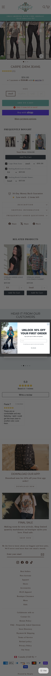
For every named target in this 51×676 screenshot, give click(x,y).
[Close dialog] (48, 324)
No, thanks (33, 348)
